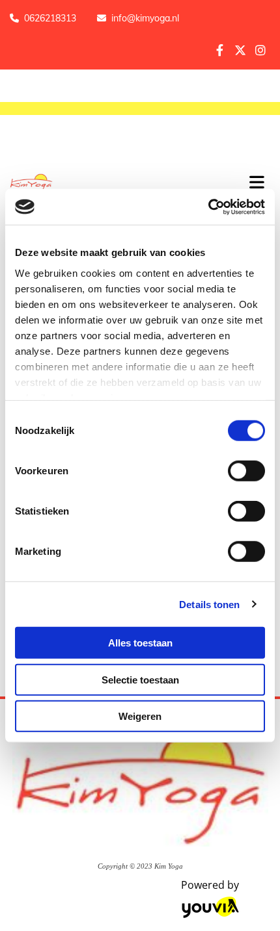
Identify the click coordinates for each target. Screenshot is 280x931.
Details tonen (209, 603)
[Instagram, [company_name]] (260, 50)
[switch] (246, 471)
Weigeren (140, 716)
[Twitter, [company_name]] (240, 50)
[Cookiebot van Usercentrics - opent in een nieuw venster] (208, 206)
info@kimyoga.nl (145, 18)
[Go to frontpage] (116, 183)
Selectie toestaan (140, 679)
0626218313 (50, 18)
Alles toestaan (140, 642)
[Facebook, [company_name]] (220, 50)
